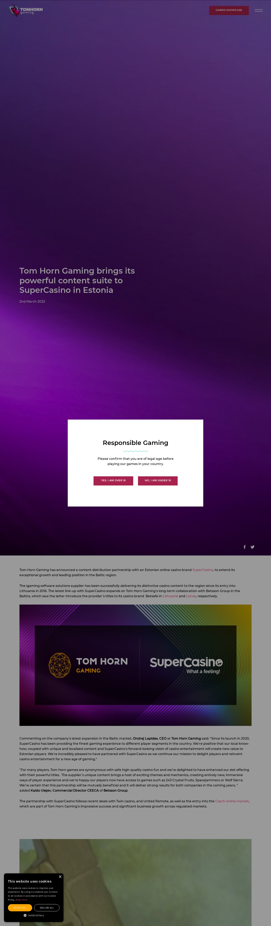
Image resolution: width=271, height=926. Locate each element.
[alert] (33, 897)
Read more (21, 899)
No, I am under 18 (158, 480)
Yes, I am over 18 (113, 480)
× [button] (60, 876)
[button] (34, 915)
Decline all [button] (47, 907)
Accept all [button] (20, 907)
